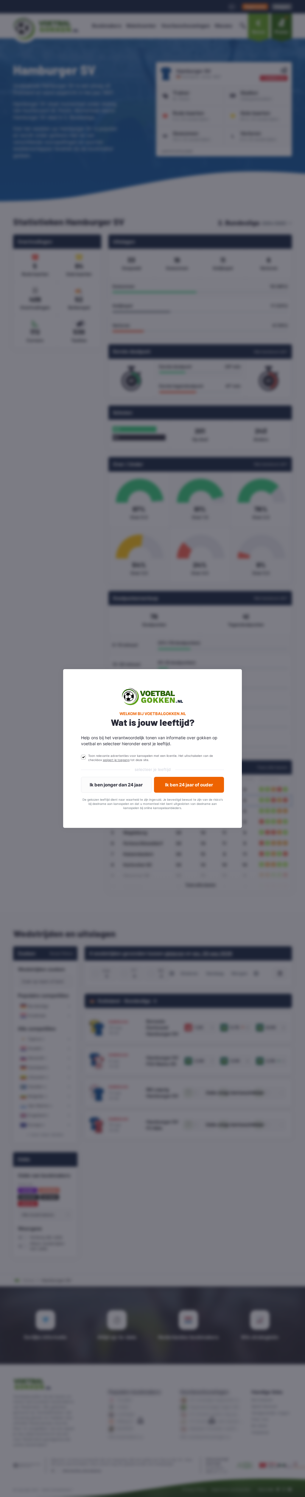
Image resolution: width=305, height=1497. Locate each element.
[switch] (83, 757)
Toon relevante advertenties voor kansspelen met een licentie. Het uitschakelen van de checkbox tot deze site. (150, 758)
